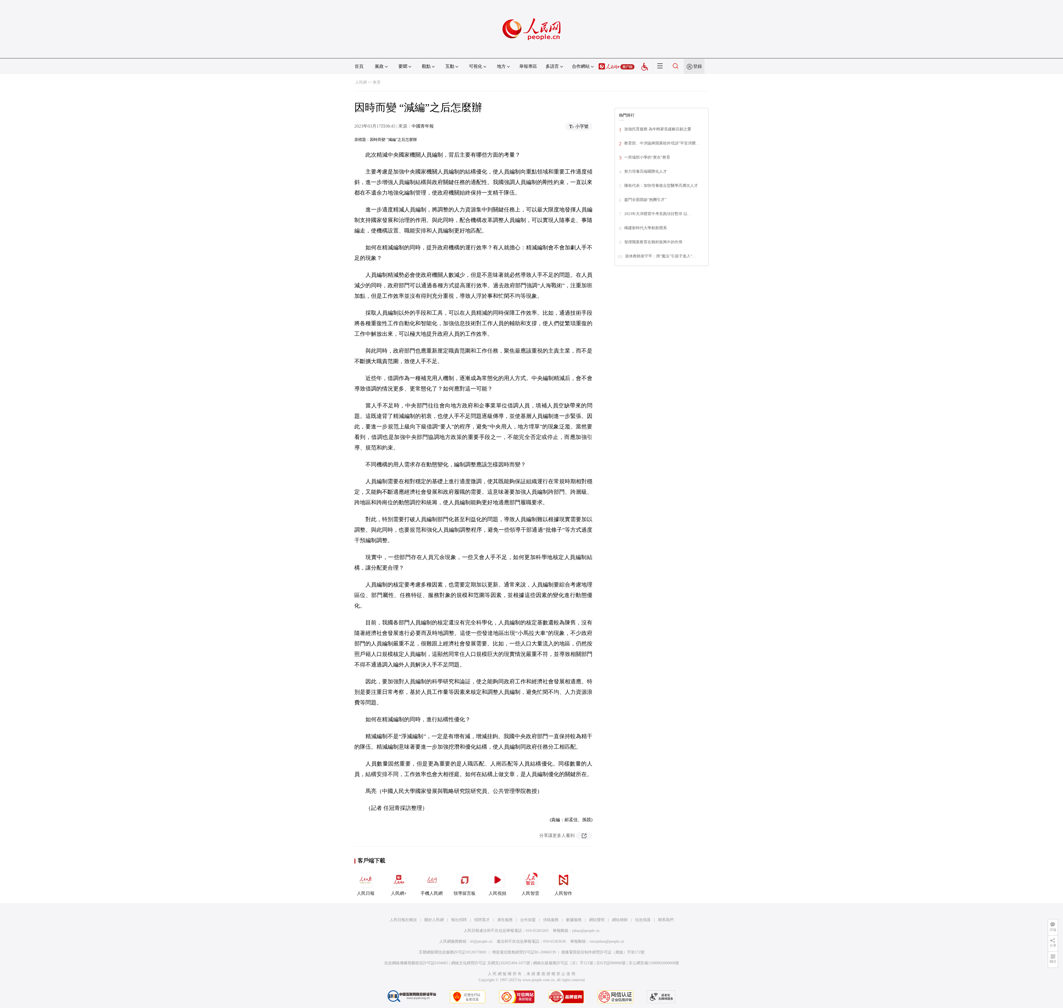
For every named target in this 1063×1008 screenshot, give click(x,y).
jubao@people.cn (585, 931)
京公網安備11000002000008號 (654, 963)
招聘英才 (482, 920)
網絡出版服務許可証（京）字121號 (563, 963)
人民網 (361, 82)
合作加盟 (528, 920)
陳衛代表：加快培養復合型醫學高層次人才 (661, 185)
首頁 (359, 66)
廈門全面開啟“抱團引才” (645, 200)
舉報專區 (528, 66)
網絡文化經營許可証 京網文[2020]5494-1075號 (490, 963)
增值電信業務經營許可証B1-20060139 (524, 952)
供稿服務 (551, 920)
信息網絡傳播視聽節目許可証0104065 (416, 963)
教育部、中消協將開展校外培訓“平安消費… (662, 143)
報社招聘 (459, 920)
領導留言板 (464, 893)
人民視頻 (497, 893)
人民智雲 (530, 893)
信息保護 (643, 920)
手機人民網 (431, 893)
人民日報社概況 (403, 920)
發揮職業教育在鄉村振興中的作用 (653, 242)
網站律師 (620, 920)
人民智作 (563, 893)
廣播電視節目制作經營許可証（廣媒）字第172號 (602, 952)
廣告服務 (505, 920)
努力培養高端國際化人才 (645, 171)
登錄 (697, 66)
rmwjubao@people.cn (607, 941)
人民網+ (399, 893)
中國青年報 (423, 126)
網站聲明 (597, 920)
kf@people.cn (481, 941)
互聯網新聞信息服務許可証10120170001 (453, 952)
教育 (377, 82)
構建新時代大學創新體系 (645, 228)
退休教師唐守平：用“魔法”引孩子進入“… (660, 256)
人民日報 (366, 893)
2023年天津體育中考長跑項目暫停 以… (657, 214)
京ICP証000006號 (611, 963)
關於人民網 (434, 920)
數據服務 (574, 920)
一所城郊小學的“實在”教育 (647, 157)
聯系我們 (666, 920)
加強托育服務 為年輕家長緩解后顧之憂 (657, 129)
